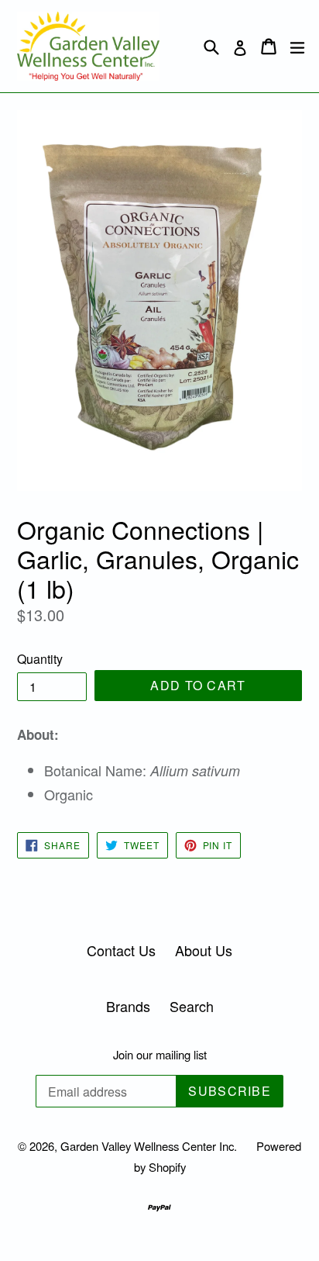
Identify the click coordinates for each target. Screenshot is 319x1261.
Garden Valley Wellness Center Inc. (148, 1146)
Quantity (40, 659)
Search (192, 1006)
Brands (128, 1006)
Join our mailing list (160, 1055)
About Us (203, 950)
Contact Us (121, 950)
